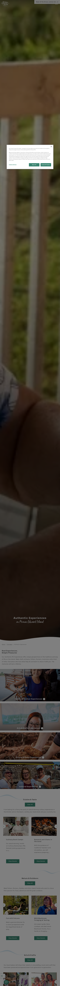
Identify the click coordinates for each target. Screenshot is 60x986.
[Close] (51, 146)
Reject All (34, 164)
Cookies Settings (12, 164)
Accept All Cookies (46, 164)
